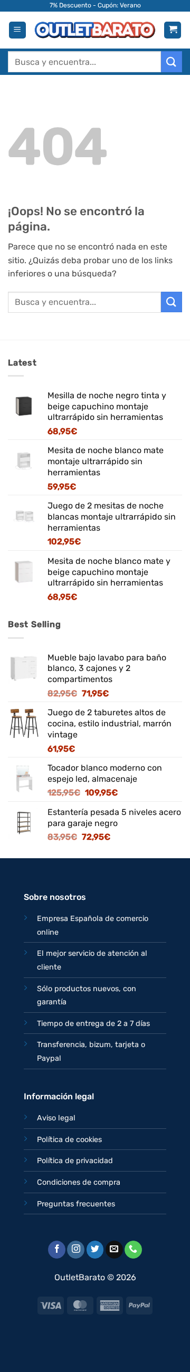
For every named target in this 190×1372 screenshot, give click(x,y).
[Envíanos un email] (114, 1250)
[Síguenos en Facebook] (56, 1250)
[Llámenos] (133, 1250)
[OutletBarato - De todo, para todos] (95, 30)
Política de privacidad (75, 1160)
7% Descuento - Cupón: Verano (95, 5)
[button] (17, 30)
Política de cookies (69, 1139)
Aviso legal (56, 1118)
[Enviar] (171, 61)
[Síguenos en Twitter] (95, 1250)
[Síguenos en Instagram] (75, 1250)
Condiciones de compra (78, 1182)
